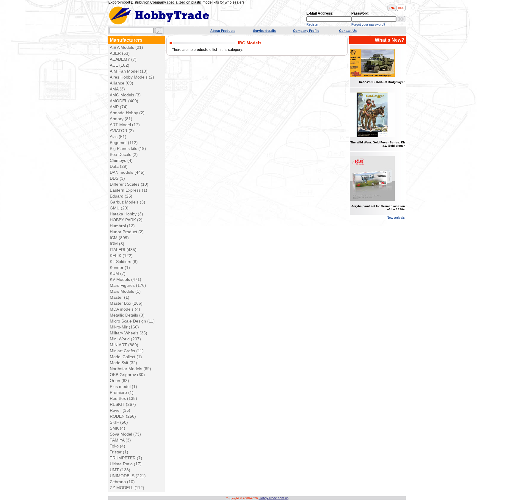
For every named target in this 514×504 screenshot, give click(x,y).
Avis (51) (118, 136)
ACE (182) (119, 65)
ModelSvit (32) (123, 362)
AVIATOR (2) (122, 130)
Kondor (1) (120, 267)
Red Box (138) (123, 398)
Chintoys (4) (121, 160)
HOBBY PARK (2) (126, 219)
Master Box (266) (126, 303)
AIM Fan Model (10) (129, 71)
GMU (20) (119, 208)
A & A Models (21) (126, 47)
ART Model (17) (125, 124)
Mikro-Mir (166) (124, 327)
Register (312, 24)
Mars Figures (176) (128, 285)
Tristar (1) (119, 452)
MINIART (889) (124, 344)
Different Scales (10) (129, 184)
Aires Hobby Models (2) (132, 77)
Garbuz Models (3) (127, 202)
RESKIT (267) (123, 404)
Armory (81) (121, 118)
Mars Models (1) (125, 291)
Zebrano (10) (122, 481)
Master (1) (119, 297)
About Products (222, 30)
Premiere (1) (122, 392)
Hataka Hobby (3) (126, 214)
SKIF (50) (119, 422)
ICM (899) (119, 237)
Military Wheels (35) (128, 333)
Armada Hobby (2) (127, 112)
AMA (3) (117, 89)
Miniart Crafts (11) (127, 350)
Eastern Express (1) (128, 190)
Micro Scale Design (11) (132, 321)
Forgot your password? (368, 24)
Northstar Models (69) (130, 368)
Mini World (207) (125, 338)
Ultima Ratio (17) (126, 463)
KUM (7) (118, 273)
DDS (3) (117, 178)
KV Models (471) (125, 279)
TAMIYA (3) (120, 440)
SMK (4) (117, 428)
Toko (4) (117, 446)
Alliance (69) (121, 83)
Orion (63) (119, 380)
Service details (264, 30)
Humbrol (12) (122, 225)
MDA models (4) (125, 309)
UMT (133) (120, 469)
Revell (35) (120, 410)
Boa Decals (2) (124, 154)
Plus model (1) (123, 386)
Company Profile (306, 30)
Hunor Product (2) (127, 231)
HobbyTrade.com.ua (274, 498)
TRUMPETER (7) (126, 458)
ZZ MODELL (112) (127, 487)
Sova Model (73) (125, 434)
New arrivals (396, 217)
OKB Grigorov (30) (127, 374)
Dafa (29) (119, 166)
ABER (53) (120, 53)
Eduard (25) (121, 196)
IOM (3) (117, 243)
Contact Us (348, 30)
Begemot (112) (124, 142)
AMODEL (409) (124, 100)
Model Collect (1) (126, 356)
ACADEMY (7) (123, 59)
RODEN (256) (123, 416)
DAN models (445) (127, 172)
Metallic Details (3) (127, 315)
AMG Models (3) (125, 95)
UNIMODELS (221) (128, 475)
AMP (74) (119, 106)
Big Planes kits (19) (128, 148)
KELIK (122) (121, 255)
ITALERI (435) (123, 249)
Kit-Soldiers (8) (124, 261)
